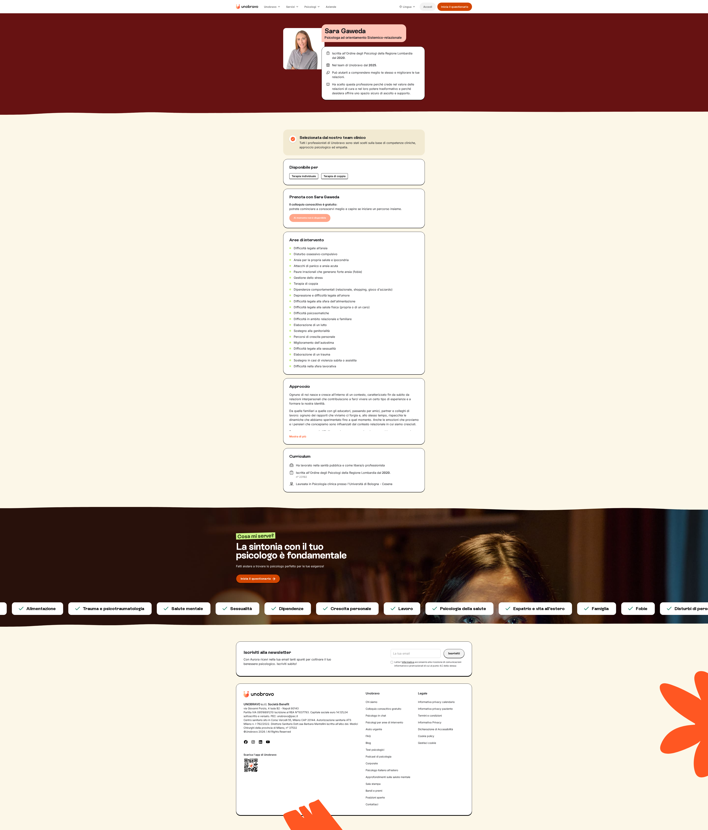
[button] (272, 7)
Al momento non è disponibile (310, 217)
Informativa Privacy (429, 722)
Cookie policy (426, 736)
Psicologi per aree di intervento (384, 722)
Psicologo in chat (376, 715)
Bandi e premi (374, 790)
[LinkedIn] (260, 741)
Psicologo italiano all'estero (382, 770)
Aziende (331, 6)
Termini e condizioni (430, 715)
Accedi (427, 6)
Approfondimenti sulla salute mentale (388, 777)
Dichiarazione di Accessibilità (435, 729)
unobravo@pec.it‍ (287, 716)
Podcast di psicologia (378, 756)
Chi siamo (371, 701)
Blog (368, 742)
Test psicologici (375, 749)
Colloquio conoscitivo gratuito (383, 708)
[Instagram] (253, 741)
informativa (408, 662)
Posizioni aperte (375, 797)
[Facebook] (246, 741)
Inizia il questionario (454, 6)
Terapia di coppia (335, 176)
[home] (247, 6)
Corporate (372, 763)
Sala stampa (373, 783)
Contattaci (372, 804)
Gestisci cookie (427, 742)
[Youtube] (268, 741)
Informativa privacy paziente (435, 708)
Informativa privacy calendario (436, 701)
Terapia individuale (304, 176)
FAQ (368, 736)
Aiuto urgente (374, 729)
